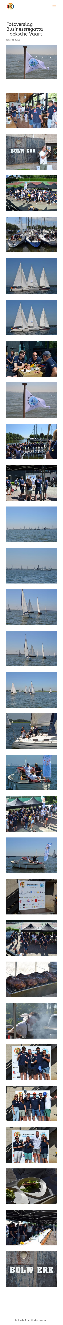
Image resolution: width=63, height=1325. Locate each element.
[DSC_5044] (31, 1245)
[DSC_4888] (31, 376)
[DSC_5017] (31, 914)
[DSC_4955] (31, 624)
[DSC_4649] (31, 211)
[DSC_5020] (31, 1038)
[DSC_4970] (31, 873)
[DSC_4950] (31, 542)
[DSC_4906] (31, 500)
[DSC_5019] (31, 997)
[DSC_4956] (31, 707)
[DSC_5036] (31, 1162)
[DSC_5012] (31, 831)
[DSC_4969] (31, 790)
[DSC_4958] (31, 748)
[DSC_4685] (31, 252)
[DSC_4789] (31, 293)
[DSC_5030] (31, 1079)
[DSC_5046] (31, 1204)
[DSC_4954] (31, 666)
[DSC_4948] (31, 583)
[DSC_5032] (31, 1121)
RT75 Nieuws (13, 39)
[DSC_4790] (31, 335)
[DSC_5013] (31, 955)
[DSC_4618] (31, 128)
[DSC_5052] (31, 1286)
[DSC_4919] (31, 459)
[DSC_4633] (31, 169)
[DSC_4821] (31, 417)
